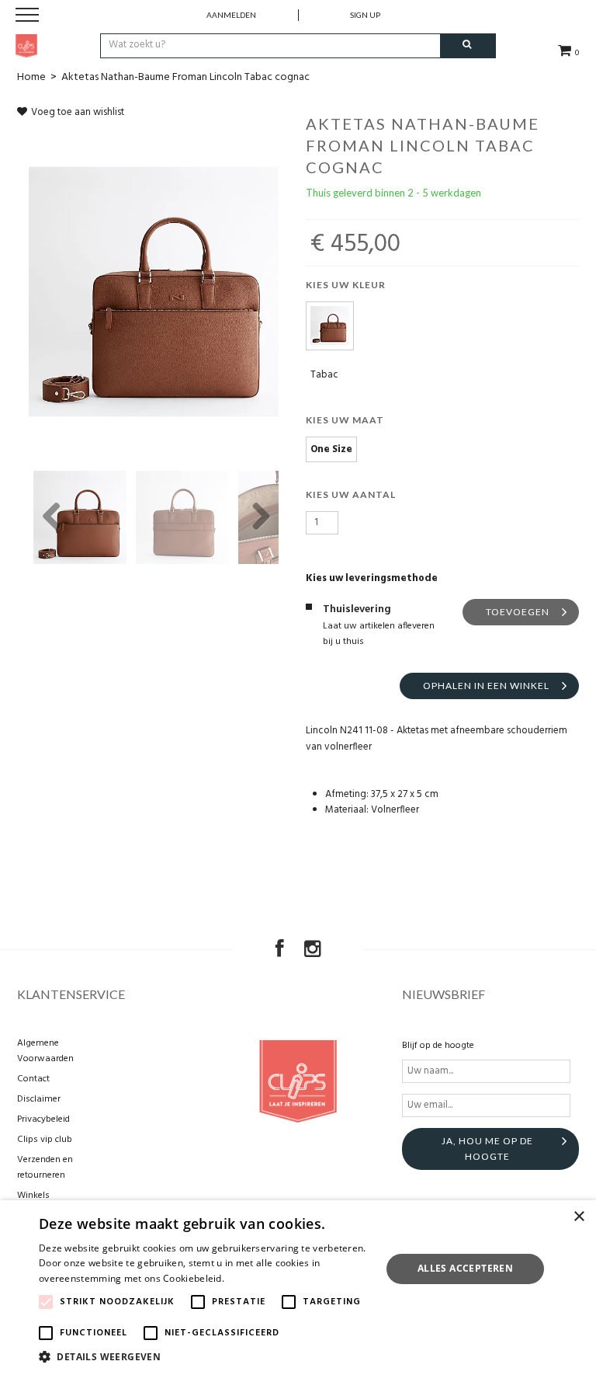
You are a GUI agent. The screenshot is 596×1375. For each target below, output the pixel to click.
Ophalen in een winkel (486, 685)
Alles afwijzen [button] (465, 1306)
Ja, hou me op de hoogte (487, 1148)
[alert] (298, 1287)
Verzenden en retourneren (45, 1167)
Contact (33, 1079)
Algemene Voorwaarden (45, 1051)
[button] (205, 1356)
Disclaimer (39, 1099)
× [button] (578, 1217)
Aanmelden (231, 14)
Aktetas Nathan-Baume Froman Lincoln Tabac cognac (185, 77)
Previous (52, 517)
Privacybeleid (43, 1119)
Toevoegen (517, 612)
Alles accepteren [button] (465, 1268)
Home (31, 77)
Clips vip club (44, 1139)
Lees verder (253, 1278)
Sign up (365, 14)
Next (255, 517)
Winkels (33, 1195)
